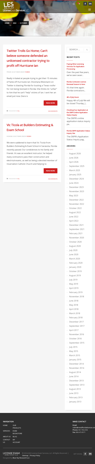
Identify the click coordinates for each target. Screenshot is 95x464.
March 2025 (74, 170)
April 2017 (73, 330)
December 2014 (76, 363)
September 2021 (76, 229)
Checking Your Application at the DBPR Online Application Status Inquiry (77, 112)
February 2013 (76, 397)
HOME (5, 425)
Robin (27, 72)
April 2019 (73, 288)
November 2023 (76, 191)
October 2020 (75, 241)
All (18, 111)
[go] (87, 49)
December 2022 (76, 199)
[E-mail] (90, 4)
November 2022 (76, 204)
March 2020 (74, 258)
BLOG (15, 436)
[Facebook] (85, 4)
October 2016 (75, 338)
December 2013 (76, 380)
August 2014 (75, 372)
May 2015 (73, 351)
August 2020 (75, 246)
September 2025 (76, 166)
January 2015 (75, 359)
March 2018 (74, 313)
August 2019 (75, 275)
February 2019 (76, 292)
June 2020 (73, 254)
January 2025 (75, 174)
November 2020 (76, 237)
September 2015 (76, 342)
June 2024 (73, 183)
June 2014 (73, 376)
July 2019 (73, 279)
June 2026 (73, 157)
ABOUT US (7, 436)
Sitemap (25, 455)
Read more (50, 103)
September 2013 (76, 384)
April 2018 (73, 309)
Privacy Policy (35, 455)
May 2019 (73, 284)
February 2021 (76, 233)
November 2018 (76, 296)
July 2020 (73, 250)
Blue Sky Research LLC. (21, 458)
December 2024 (76, 178)
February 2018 (76, 317)
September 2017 (76, 326)
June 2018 (73, 300)
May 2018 (73, 305)
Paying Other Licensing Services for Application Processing (75, 66)
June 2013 (73, 393)
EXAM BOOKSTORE (17, 432)
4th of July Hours (73, 97)
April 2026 (73, 162)
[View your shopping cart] (79, 3)
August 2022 (75, 212)
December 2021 (76, 225)
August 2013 (75, 389)
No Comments (52, 111)
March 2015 (74, 355)
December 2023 (76, 187)
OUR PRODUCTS (17, 426)
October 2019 (75, 271)
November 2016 (76, 334)
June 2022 (73, 216)
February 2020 (76, 263)
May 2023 (73, 195)
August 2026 (75, 153)
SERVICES (6, 431)
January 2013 (75, 401)
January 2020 (75, 267)
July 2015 (73, 347)
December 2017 (76, 321)
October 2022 (75, 208)
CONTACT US (6, 441)
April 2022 (73, 220)
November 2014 (76, 368)
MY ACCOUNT (16, 441)
